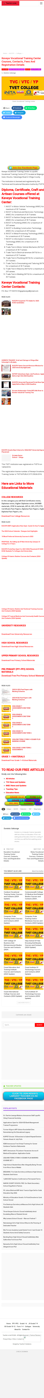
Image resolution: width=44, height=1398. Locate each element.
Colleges (5, 69)
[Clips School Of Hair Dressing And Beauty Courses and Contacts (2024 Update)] (34, 932)
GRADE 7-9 (17, 800)
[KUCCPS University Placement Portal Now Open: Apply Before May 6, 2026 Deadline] (6, 384)
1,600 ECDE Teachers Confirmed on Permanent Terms (22, 1179)
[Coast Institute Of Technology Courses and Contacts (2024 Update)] (34, 958)
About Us (17, 1329)
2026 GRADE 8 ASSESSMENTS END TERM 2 (21, 716)
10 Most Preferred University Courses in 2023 (17, 536)
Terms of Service (35, 1335)
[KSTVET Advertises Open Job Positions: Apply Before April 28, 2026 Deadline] (6, 376)
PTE (39, 803)
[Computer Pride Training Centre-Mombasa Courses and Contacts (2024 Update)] (34, 908)
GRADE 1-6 (32, 800)
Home (8, 1323)
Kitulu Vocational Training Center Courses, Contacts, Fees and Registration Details (35, 856)
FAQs (14, 1339)
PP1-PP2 (13, 803)
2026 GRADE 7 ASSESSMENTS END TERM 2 (21, 708)
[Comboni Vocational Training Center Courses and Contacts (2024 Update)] (13, 883)
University (36, 1326)
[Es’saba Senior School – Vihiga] (6, 458)
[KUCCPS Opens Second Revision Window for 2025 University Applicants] (6, 368)
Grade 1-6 (23, 1323)
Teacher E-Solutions (25, 1344)
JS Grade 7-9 (33, 1323)
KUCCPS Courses (36, 69)
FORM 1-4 (35, 797)
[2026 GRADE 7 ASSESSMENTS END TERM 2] (6, 708)
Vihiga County (37, 809)
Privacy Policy (7, 1339)
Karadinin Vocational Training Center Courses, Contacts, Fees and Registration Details (12, 856)
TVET (30, 809)
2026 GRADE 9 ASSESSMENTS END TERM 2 (21, 724)
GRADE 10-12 (17, 797)
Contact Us (26, 1329)
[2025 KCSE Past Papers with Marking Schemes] (6, 700)
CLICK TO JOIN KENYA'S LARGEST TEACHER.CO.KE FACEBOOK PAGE (24, 1096)
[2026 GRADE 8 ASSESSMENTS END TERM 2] (6, 717)
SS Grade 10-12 (9, 1326)
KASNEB (28, 803)
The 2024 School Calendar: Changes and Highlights (20, 531)
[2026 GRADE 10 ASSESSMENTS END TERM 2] (6, 733)
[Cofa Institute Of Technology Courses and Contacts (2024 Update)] (34, 983)
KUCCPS (28, 69)
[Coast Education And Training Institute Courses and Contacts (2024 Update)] (13, 958)
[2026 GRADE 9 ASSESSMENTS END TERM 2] (6, 725)
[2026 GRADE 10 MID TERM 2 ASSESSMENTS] (6, 750)
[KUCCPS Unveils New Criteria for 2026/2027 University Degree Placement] (6, 401)
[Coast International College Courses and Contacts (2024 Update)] (13, 983)
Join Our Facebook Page (24, 168)
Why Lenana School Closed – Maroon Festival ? (19, 1218)
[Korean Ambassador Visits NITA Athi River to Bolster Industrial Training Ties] (6, 393)
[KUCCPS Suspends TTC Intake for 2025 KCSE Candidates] (6, 303)
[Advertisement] (22, 29)
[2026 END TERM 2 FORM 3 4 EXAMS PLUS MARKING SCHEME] (6, 741)
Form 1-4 (20, 1326)
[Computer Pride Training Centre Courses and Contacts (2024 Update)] (13, 908)
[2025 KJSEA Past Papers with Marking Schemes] (6, 692)
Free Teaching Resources (17, 69)
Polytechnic (23, 809)
